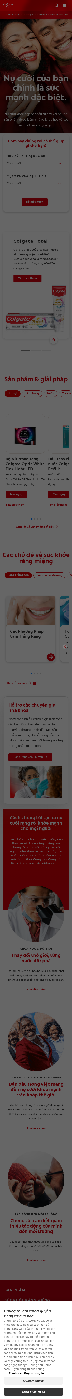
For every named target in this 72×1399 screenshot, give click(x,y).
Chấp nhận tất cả (33, 1391)
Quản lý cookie (33, 1380)
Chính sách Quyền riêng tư (26, 1373)
